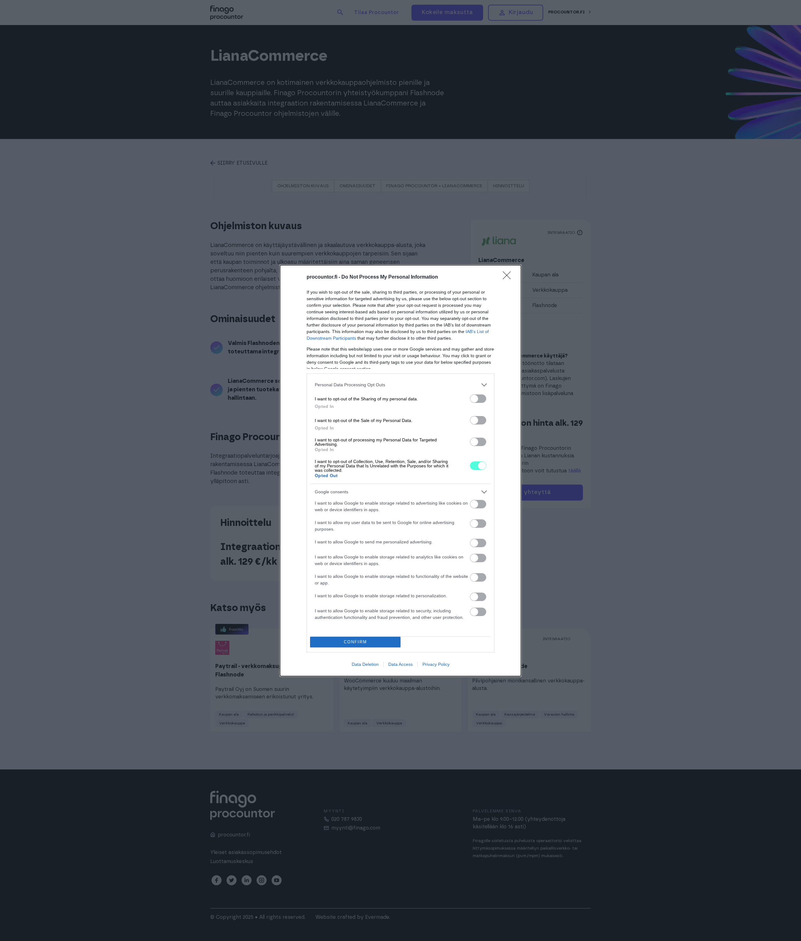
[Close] (509, 277)
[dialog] (400, 470)
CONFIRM (355, 642)
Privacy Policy (436, 664)
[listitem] (400, 385)
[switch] (478, 398)
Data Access (400, 664)
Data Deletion (365, 664)
